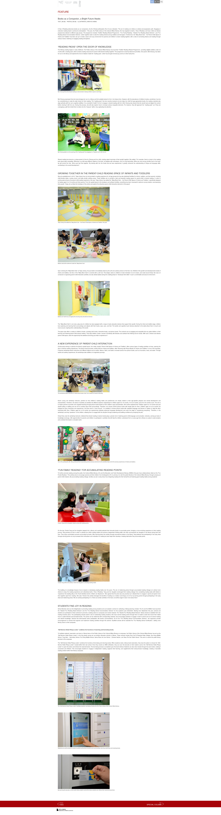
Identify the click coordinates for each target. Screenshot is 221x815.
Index (152, 1)
